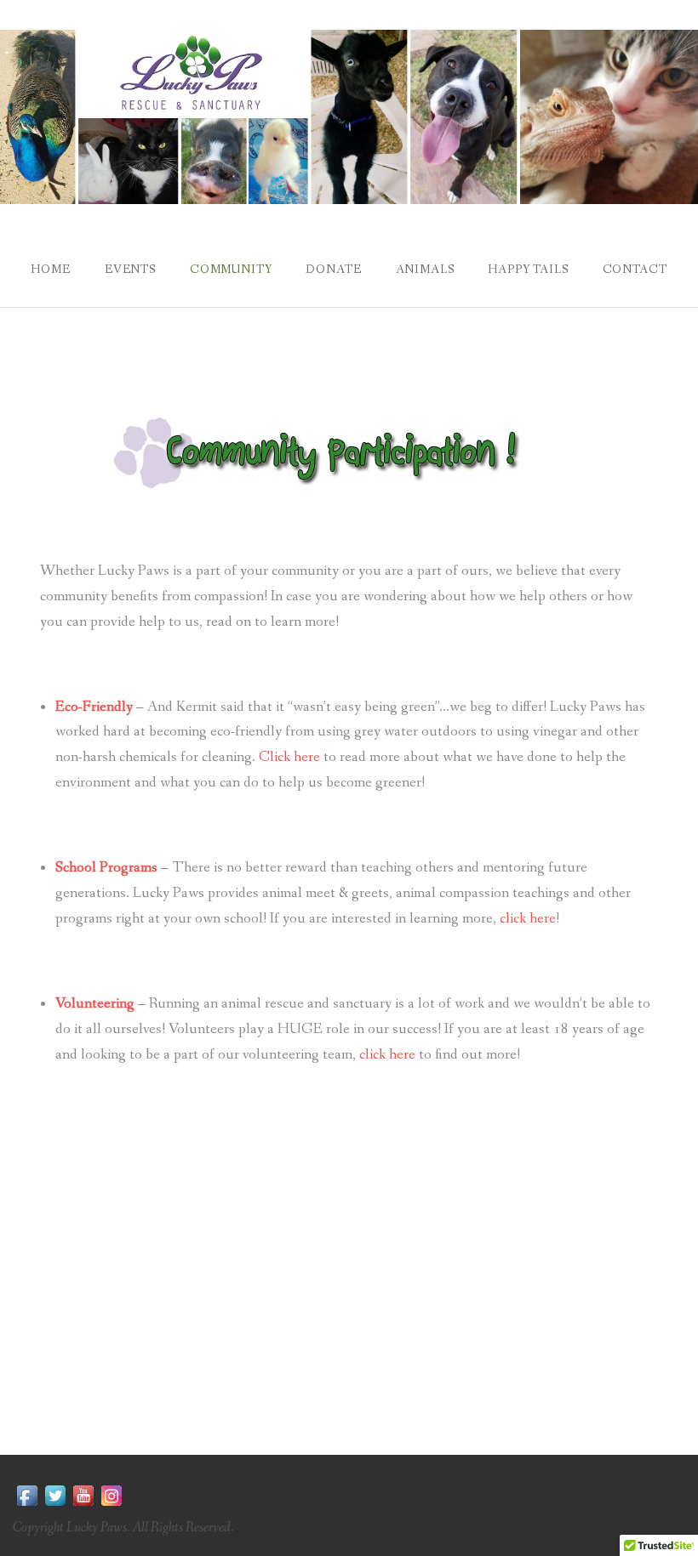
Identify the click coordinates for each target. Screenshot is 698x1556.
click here (528, 918)
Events (130, 269)
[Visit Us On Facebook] (27, 1494)
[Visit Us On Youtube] (83, 1494)
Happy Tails (528, 269)
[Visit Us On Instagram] (111, 1494)
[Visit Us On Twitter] (55, 1494)
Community (231, 269)
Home (50, 269)
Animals (425, 269)
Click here (289, 757)
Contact (635, 269)
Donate (333, 269)
